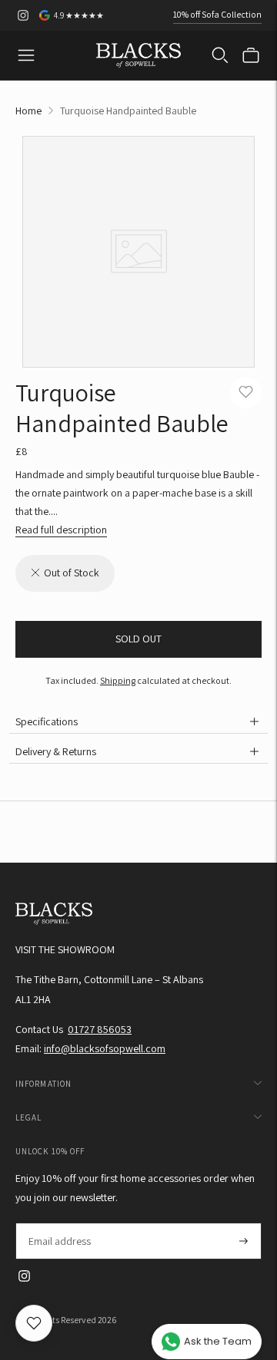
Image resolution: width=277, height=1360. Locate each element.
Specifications (46, 721)
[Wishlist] (33, 1323)
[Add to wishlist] (246, 392)
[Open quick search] (220, 55)
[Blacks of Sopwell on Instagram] (23, 15)
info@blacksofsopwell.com (104, 1048)
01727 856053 (100, 1029)
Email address (59, 1223)
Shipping (117, 680)
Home (28, 110)
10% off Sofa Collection (217, 14)
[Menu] (26, 55)
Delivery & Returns (55, 751)
